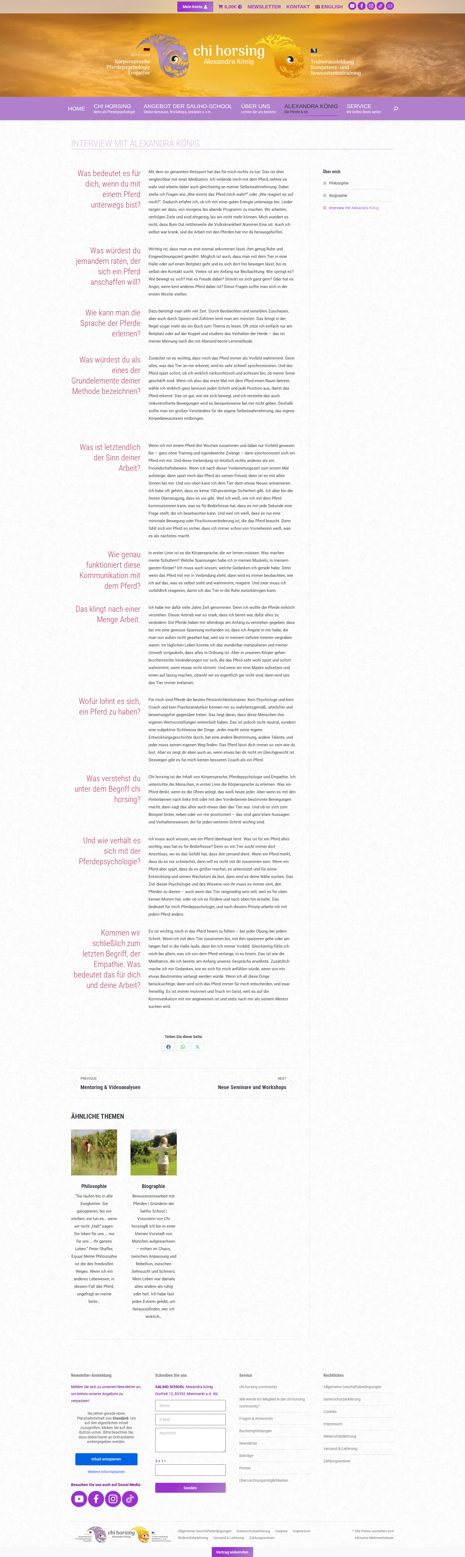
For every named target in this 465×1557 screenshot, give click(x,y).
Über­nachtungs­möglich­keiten (263, 1480)
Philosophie (94, 1186)
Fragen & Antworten (256, 1418)
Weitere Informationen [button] (106, 1472)
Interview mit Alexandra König (354, 208)
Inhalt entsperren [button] (106, 1459)
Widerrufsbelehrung (339, 1436)
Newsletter (248, 1443)
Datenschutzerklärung (342, 1399)
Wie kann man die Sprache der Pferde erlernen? (110, 323)
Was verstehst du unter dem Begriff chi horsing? (107, 789)
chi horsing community (258, 1387)
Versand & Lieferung (340, 1448)
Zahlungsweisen (337, 1461)
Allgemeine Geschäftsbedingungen (352, 1387)
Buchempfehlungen (255, 1431)
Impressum (332, 1424)
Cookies (330, 1411)
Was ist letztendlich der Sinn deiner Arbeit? (110, 457)
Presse (245, 1468)
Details (94, 1152)
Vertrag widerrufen (232, 1552)
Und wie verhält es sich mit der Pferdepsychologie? (109, 851)
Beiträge (246, 1455)
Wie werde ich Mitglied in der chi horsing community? (272, 1402)
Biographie (153, 1186)
